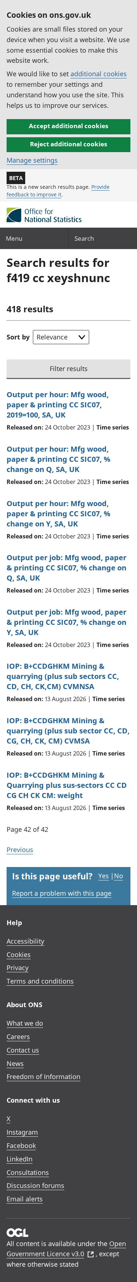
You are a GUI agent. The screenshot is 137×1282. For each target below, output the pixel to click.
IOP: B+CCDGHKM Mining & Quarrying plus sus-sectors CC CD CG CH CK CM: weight (67, 785)
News (15, 1063)
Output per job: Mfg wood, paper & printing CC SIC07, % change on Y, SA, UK (66, 622)
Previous (20, 849)
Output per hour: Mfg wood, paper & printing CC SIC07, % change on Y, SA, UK (58, 513)
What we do (25, 1023)
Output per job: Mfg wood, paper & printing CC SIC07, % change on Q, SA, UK (66, 568)
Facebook (21, 1145)
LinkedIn (20, 1159)
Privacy (17, 967)
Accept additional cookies (68, 126)
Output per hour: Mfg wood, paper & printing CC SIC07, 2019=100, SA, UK (58, 405)
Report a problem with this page (61, 893)
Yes (103, 875)
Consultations (28, 1172)
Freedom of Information (43, 1076)
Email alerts (25, 1199)
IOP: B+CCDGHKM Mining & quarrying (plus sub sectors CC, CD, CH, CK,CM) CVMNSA (63, 676)
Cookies (19, 954)
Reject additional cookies (68, 144)
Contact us (23, 1050)
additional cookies (99, 73)
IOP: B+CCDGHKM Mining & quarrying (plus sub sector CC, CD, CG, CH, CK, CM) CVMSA (68, 731)
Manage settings (32, 160)
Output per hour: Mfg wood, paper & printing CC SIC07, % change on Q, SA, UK (58, 459)
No (118, 875)
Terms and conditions (40, 981)
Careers (18, 1036)
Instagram (22, 1132)
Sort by (18, 337)
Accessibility (25, 941)
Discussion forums (35, 1185)
